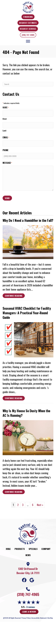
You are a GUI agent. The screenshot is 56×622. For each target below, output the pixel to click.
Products (20, 549)
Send (7, 198)
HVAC (8, 549)
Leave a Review (29, 611)
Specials (33, 549)
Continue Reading (14, 296)
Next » (40, 505)
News (28, 555)
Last (4, 130)
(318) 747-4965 (28, 34)
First (5, 118)
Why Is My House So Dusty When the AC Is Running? (26, 413)
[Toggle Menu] (28, 41)
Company (45, 549)
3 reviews (30, 607)
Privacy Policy (25, 618)
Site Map (50, 618)
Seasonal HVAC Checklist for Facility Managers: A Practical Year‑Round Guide (27, 313)
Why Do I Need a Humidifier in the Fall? (28, 220)
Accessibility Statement (39, 618)
